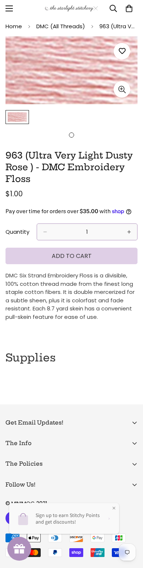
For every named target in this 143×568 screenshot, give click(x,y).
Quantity (17, 232)
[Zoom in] (122, 89)
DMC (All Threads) (60, 26)
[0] (129, 8)
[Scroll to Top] (129, 529)
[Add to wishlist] (122, 51)
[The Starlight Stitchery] (71, 8)
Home (14, 26)
